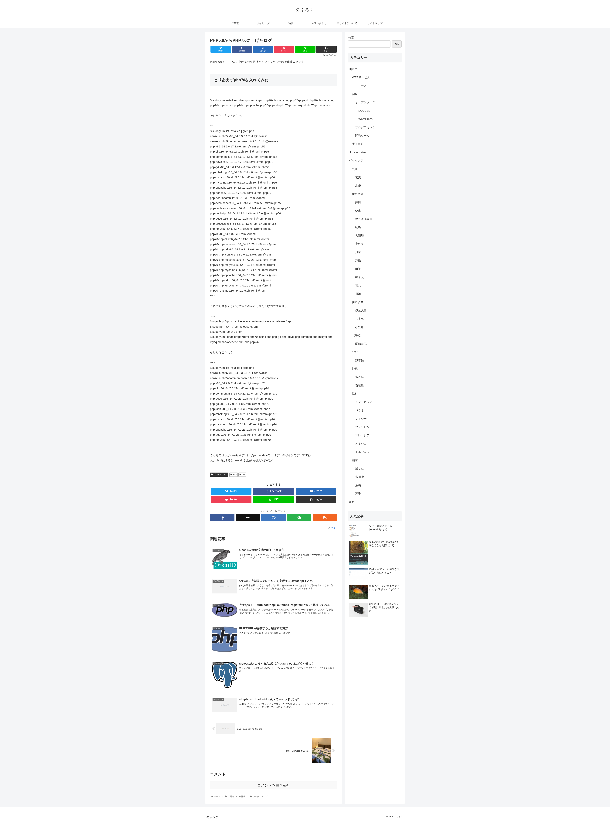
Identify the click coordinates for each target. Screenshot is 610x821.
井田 (358, 202)
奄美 (358, 177)
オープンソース (365, 102)
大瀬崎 (359, 235)
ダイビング (356, 160)
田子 (358, 268)
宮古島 (359, 377)
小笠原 (359, 327)
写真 (352, 502)
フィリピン (362, 427)
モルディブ (362, 452)
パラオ (359, 410)
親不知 (359, 360)
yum (243, 474)
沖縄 (355, 368)
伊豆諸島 (357, 302)
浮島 (358, 260)
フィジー (361, 418)
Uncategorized (358, 152)
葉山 (358, 485)
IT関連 (353, 69)
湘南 (355, 460)
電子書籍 (357, 144)
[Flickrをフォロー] (248, 517)
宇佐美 (359, 243)
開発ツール (362, 135)
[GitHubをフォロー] (273, 517)
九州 (355, 169)
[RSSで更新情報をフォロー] (325, 517)
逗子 (358, 493)
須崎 (358, 293)
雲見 (358, 285)
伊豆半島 (357, 194)
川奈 (358, 252)
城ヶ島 (359, 468)
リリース (361, 85)
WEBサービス (361, 77)
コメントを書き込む (273, 785)
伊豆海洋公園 (363, 219)
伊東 (358, 210)
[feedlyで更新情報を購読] (299, 517)
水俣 (358, 185)
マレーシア (362, 435)
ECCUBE (364, 110)
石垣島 (359, 385)
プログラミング (220, 474)
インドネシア (363, 402)
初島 (358, 227)
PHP (235, 474)
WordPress (365, 119)
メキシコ (361, 443)
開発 (355, 94)
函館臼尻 (361, 343)
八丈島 (359, 318)
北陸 (355, 352)
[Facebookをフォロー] (222, 517)
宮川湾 (359, 477)
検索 (351, 37)
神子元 (359, 277)
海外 (355, 393)
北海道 (356, 335)
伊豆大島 (361, 310)
